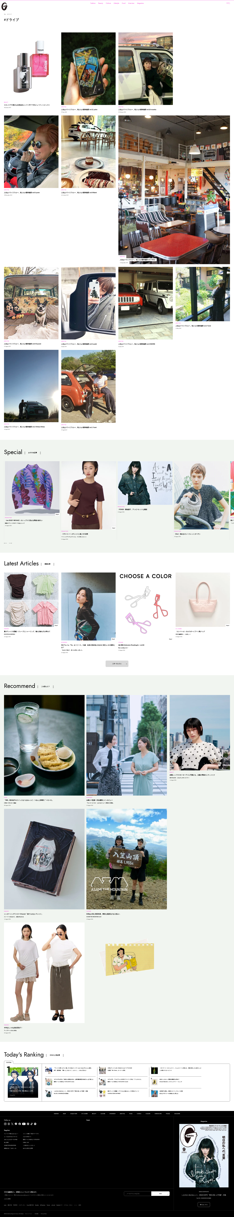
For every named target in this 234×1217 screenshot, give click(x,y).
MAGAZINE (177, 1114)
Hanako (37, 1205)
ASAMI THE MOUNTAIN (10, 1145)
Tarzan (48, 1205)
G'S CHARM (84, 1114)
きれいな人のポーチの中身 (10, 1139)
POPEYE (15, 1205)
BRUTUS (10, 1205)
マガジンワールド (28, 1213)
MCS (80, 1205)
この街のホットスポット (29, 1145)
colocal (53, 1205)
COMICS (139, 1114)
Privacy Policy (44, 1213)
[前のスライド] (5, 543)
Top (5, 14)
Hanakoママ (59, 1205)
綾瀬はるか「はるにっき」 (10, 1148)
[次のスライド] (8, 543)
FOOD (130, 1114)
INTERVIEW (112, 1114)
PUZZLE (168, 1114)
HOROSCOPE (158, 1114)
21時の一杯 (26, 1142)
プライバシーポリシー (22, 1195)
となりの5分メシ (27, 1136)
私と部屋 (6, 1142)
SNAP (64, 1114)
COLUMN (148, 1114)
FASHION (56, 1114)
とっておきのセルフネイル (10, 1136)
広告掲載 (36, 1213)
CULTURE (103, 1114)
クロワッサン (22, 1205)
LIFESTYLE (122, 1114)
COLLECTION (73, 1114)
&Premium (42, 1205)
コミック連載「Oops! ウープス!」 (31, 1133)
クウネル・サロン (68, 1205)
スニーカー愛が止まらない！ (11, 1133)
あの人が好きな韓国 (28, 1148)
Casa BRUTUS (30, 1205)
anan (5, 1205)
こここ (75, 1205)
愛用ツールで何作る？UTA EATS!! (31, 1139)
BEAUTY (94, 1114)
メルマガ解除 (7, 1198)
